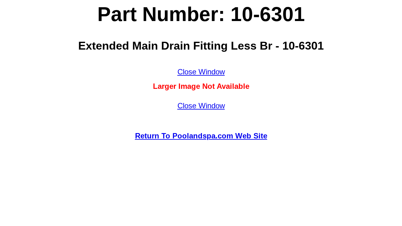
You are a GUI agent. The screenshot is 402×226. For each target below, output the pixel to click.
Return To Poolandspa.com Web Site (201, 136)
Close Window (201, 71)
